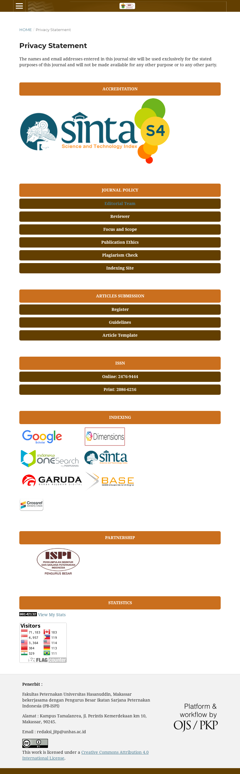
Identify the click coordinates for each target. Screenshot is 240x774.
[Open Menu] (19, 6)
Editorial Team (120, 203)
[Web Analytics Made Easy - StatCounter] (28, 614)
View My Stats (52, 614)
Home (25, 29)
